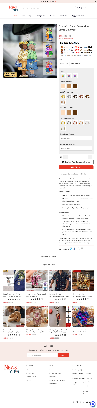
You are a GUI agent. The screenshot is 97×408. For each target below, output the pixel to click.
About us (29, 370)
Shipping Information (55, 373)
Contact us (52, 370)
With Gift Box (75, 63)
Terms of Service (31, 376)
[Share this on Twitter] (71, 248)
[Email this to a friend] (82, 248)
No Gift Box (64, 63)
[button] (41, 15)
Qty (61, 157)
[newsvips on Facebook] (73, 402)
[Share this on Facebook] (74, 248)
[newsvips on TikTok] (83, 402)
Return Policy (53, 376)
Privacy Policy (30, 373)
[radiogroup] (76, 76)
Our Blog (28, 380)
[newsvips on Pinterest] (80, 402)
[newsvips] (13, 8)
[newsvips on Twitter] (87, 402)
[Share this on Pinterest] (78, 248)
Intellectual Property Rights (57, 380)
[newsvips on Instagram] (77, 402)
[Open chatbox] (92, 404)
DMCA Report (53, 383)
